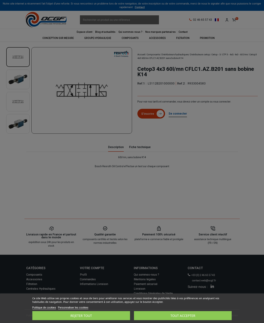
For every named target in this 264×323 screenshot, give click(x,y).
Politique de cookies (44, 307)
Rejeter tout (81, 315)
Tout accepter (182, 315)
